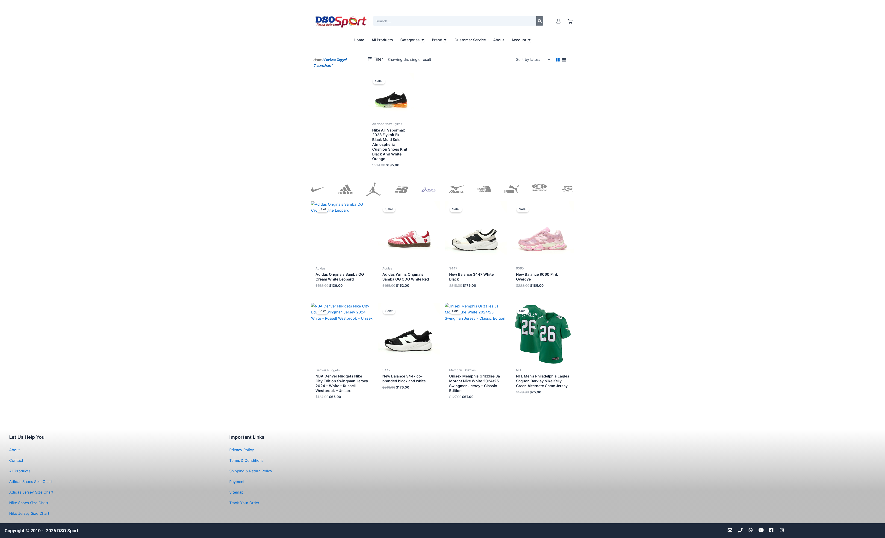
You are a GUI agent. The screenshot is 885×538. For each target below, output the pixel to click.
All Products (19, 471)
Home (317, 60)
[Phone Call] (742, 530)
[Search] (539, 21)
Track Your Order (244, 502)
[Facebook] (773, 530)
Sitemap (236, 492)
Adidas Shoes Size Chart (31, 481)
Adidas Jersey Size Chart (31, 492)
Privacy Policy (241, 449)
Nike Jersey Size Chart (29, 513)
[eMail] (731, 530)
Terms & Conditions (246, 460)
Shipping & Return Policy (250, 471)
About (14, 449)
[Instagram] (783, 530)
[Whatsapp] (752, 530)
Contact (16, 460)
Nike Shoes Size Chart (28, 502)
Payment (237, 481)
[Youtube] (762, 530)
